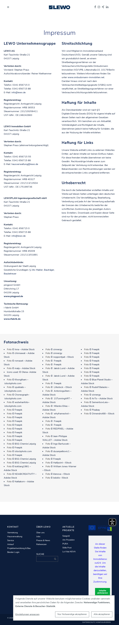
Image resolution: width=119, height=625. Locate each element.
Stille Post (67, 547)
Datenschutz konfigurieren (96, 622)
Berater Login (13, 552)
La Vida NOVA (69, 551)
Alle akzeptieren (102, 614)
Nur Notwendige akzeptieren (72, 614)
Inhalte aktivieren (102, 592)
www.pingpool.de (13, 296)
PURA (65, 544)
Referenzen (41, 544)
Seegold (66, 536)
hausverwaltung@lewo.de (24, 164)
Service (10, 540)
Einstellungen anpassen (27, 614)
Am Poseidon (68, 540)
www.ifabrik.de (12, 319)
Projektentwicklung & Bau (19, 548)
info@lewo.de (18, 92)
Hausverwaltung (14, 536)
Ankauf (10, 544)
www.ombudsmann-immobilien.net (86, 77)
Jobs (38, 536)
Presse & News (43, 540)
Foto (9, 349)
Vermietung (12, 532)
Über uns (40, 532)
